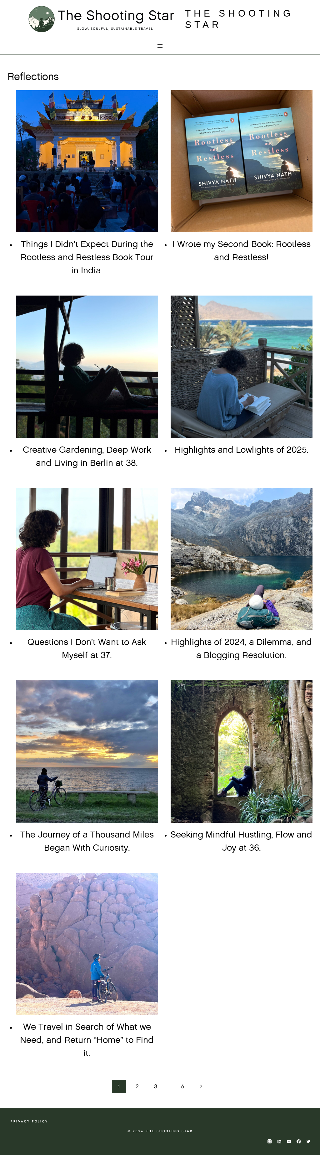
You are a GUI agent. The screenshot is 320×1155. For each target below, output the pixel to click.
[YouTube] (289, 1141)
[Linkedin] (279, 1141)
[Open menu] (160, 46)
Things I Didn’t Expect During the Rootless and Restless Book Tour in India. (87, 257)
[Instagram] (269, 1141)
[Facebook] (298, 1141)
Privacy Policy (29, 1121)
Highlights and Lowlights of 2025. (241, 450)
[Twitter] (308, 1141)
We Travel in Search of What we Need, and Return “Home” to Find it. (87, 1040)
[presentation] (87, 161)
